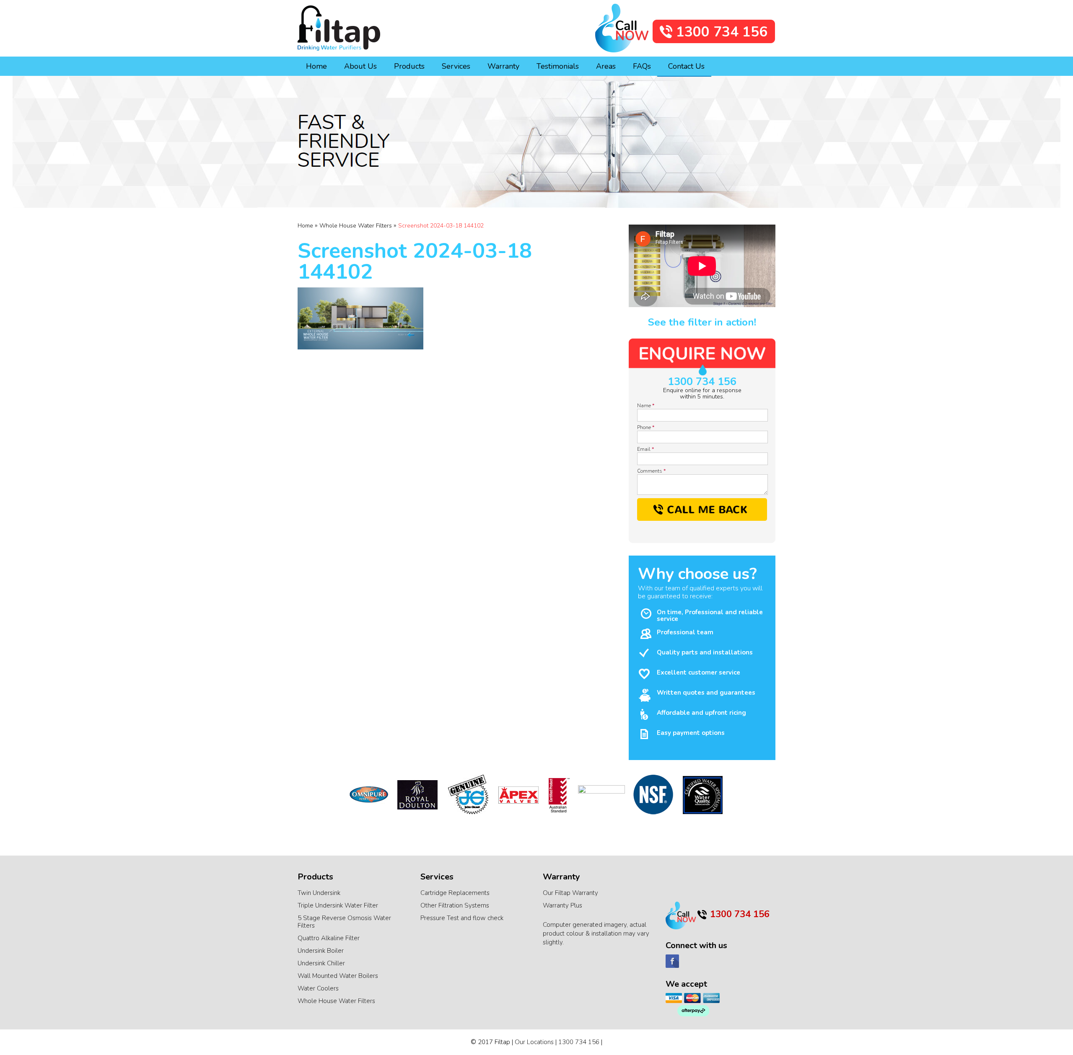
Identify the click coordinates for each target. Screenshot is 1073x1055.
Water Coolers (318, 988)
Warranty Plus (562, 905)
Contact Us (686, 66)
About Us (360, 66)
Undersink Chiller (321, 963)
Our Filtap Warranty (570, 893)
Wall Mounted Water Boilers (338, 976)
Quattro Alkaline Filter (329, 938)
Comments (651, 471)
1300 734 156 (702, 382)
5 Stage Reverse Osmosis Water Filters (344, 922)
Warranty (503, 66)
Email (645, 449)
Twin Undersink (319, 893)
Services (456, 66)
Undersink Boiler (321, 950)
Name (645, 405)
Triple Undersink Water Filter (338, 905)
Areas (606, 66)
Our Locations (534, 1042)
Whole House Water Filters (336, 1001)
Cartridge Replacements (455, 893)
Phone (645, 427)
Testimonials (557, 66)
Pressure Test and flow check (461, 918)
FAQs (642, 66)
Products (409, 66)
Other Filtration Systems (454, 905)
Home (316, 66)
